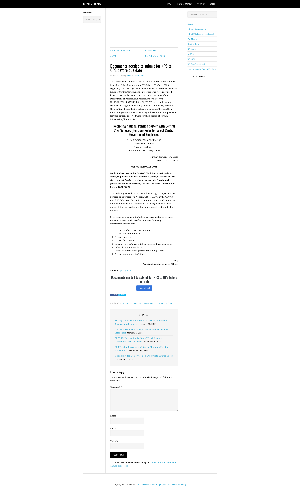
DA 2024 (191, 59)
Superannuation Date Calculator (202, 69)
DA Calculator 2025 (155, 56)
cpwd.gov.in (125, 270)
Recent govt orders (163, 303)
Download (144, 288)
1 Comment (139, 75)
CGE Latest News (141, 303)
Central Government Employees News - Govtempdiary (161, 484)
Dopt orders (193, 44)
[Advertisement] (144, 27)
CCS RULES (127, 303)
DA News (192, 49)
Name (113, 415)
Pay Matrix (150, 50)
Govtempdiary (92, 4)
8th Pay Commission (120, 50)
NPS (151, 303)
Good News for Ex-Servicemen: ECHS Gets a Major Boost (143, 355)
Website (114, 441)
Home (190, 24)
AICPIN (113, 56)
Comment (116, 387)
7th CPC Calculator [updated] (201, 34)
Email (113, 428)
